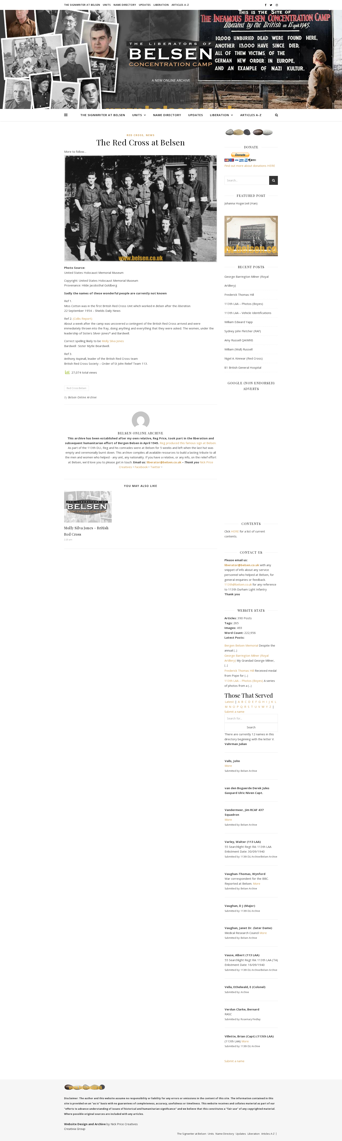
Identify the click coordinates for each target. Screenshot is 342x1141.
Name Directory (125, 5)
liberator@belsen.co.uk (164, 462)
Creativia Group (74, 1129)
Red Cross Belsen (76, 388)
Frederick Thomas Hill (239, 295)
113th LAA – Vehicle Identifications (247, 313)
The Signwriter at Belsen (82, 5)
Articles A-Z (180, 5)
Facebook (141, 467)
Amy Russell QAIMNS (238, 340)
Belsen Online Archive (82, 397)
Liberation (161, 5)
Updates (145, 5)
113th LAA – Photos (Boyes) (243, 304)
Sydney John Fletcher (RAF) (242, 331)
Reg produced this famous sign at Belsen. (188, 443)
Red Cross (135, 135)
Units (107, 5)
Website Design (75, 1124)
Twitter (155, 467)
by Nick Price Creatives (122, 1124)
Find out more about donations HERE (249, 166)
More (228, 766)
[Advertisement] (251, 453)
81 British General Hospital (242, 367)
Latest (229, 702)
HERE (235, 531)
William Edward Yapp (238, 322)
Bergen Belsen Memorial (241, 645)
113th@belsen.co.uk (238, 584)
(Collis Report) (82, 319)
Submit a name (234, 712)
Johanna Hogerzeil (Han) (240, 203)
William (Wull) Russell (238, 349)
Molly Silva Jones (113, 341)
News (150, 135)
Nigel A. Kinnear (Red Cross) (243, 358)
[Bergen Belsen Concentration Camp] (171, 56)
